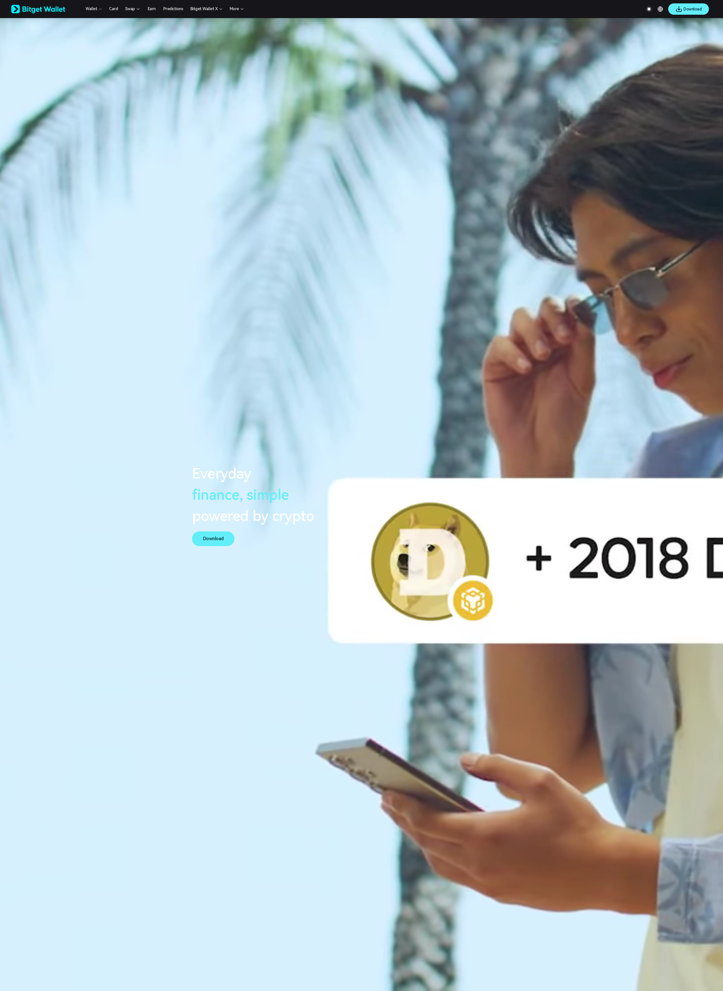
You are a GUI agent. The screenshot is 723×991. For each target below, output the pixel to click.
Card (113, 9)
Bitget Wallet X (204, 9)
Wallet (91, 9)
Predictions (173, 9)
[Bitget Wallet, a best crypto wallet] (45, 9)
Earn (152, 9)
